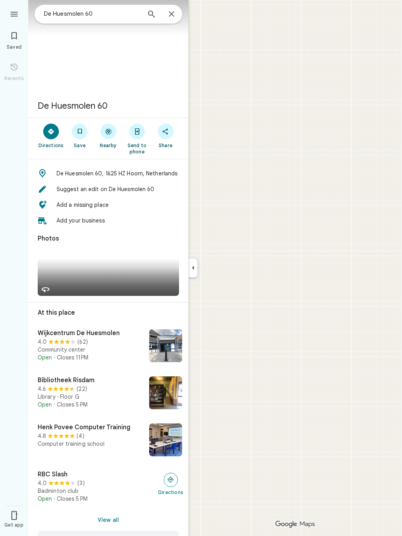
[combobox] (92, 13)
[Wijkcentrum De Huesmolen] (108, 346)
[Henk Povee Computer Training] (108, 440)
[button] (108, 173)
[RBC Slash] (108, 486)
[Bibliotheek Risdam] (108, 393)
